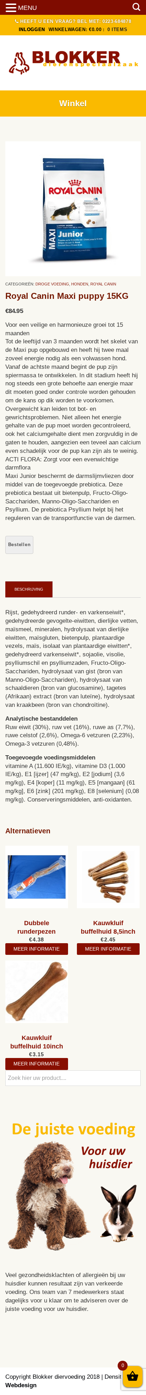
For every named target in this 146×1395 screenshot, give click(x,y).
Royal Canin (103, 284)
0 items (117, 29)
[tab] (29, 589)
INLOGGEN (32, 29)
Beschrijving (29, 589)
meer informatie (36, 949)
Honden (79, 284)
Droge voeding (52, 284)
